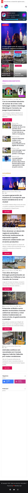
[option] (14, 50)
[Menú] (2, 7)
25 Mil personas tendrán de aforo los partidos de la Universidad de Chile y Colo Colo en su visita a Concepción (18, 129)
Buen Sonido (6, 99)
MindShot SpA (18, 485)
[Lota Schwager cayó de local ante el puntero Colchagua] (6, 150)
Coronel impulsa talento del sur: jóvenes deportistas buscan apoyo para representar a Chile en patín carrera (18, 162)
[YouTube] (14, 489)
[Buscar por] (26, 7)
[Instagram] (18, 489)
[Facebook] (10, 489)
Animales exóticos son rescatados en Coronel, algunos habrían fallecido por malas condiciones (12, 353)
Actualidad (5, 25)
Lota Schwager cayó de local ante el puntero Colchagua (18, 152)
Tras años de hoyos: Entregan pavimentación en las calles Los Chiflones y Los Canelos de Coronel (13, 276)
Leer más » (7, 120)
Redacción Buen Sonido (9, 191)
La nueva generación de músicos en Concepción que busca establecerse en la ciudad (13, 48)
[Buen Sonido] (6, 6)
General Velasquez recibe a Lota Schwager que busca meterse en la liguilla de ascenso (18, 142)
